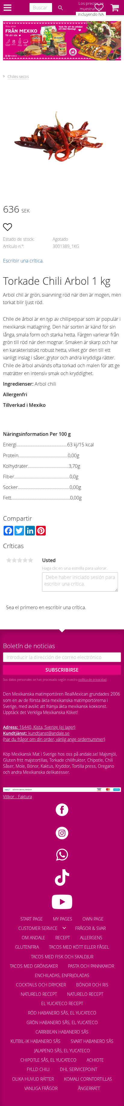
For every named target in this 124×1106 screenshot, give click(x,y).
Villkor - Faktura (17, 796)
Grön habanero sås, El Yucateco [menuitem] (62, 1022)
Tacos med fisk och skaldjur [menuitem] (62, 957)
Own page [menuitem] (93, 919)
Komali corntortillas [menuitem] (88, 1079)
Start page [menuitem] (31, 919)
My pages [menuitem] (62, 919)
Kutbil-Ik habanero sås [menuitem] (35, 1041)
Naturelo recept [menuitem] (39, 994)
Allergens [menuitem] (91, 937)
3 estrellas (19, 560)
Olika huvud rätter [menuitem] (33, 1079)
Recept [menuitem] (62, 937)
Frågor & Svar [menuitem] (90, 928)
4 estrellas (25, 560)
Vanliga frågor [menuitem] (40, 1088)
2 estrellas (14, 560)
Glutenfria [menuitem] (27, 947)
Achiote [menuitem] (95, 1060)
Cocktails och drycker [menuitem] (41, 985)
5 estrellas (30, 560)
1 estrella (8, 560)
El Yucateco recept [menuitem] (62, 1003)
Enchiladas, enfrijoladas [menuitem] (62, 975)
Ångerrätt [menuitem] (89, 1088)
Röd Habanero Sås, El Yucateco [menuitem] (62, 1013)
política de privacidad (92, 679)
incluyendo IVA (91, 14)
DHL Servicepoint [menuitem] (78, 1069)
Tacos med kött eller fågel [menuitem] (79, 947)
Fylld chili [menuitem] (38, 1069)
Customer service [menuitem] (37, 928)
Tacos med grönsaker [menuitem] (34, 966)
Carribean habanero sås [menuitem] (62, 1032)
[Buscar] (60, 7)
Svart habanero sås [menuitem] (92, 1041)
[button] (115, 7)
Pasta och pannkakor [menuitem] (91, 966)
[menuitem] (67, 1085)
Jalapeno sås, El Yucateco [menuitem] (62, 1050)
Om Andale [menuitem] (33, 937)
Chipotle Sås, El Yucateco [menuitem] (48, 1060)
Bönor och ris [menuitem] (92, 985)
